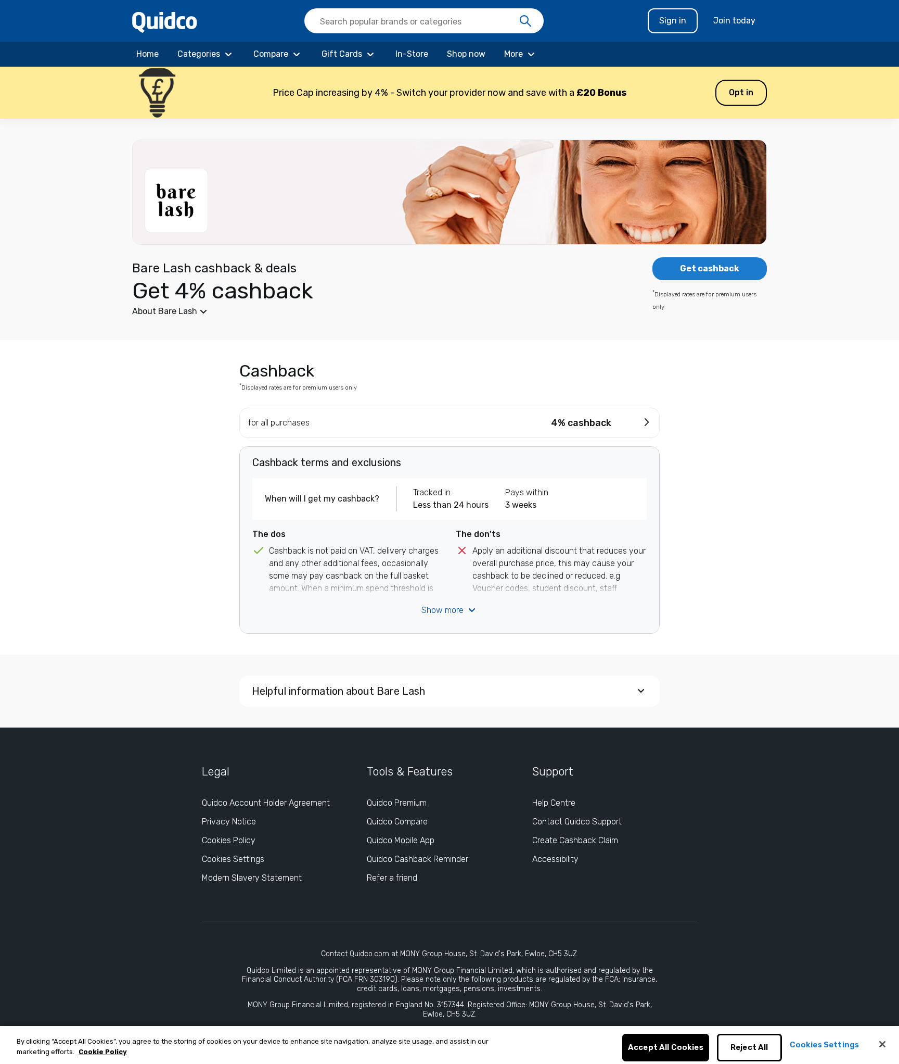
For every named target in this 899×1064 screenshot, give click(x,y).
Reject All (749, 1048)
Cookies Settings (233, 859)
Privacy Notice (229, 822)
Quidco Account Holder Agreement (266, 803)
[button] (449, 93)
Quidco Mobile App (400, 840)
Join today (734, 21)
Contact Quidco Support (577, 822)
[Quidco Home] (164, 22)
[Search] (525, 21)
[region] (449, 1045)
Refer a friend (392, 878)
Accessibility (555, 859)
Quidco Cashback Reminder (417, 859)
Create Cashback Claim (575, 840)
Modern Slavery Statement (252, 878)
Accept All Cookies (665, 1048)
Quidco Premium (397, 803)
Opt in (741, 92)
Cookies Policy (228, 840)
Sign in (672, 21)
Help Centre (553, 803)
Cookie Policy (103, 1052)
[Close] (882, 1044)
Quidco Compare (397, 822)
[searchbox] (424, 20)
